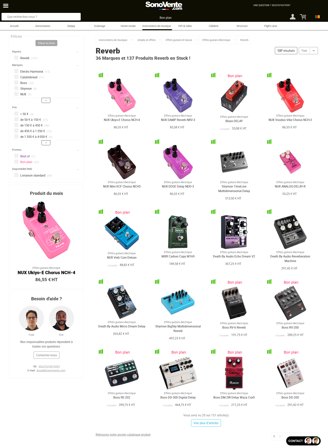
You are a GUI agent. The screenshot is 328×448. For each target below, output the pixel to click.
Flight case (270, 26)
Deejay (71, 26)
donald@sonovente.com (50, 370)
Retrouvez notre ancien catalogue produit (123, 434)
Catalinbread (32, 77)
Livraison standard (36, 175)
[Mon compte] (293, 17)
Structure (242, 26)
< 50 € (27, 114)
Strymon (28, 88)
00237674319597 (49, 366)
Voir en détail (116, 105)
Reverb (29, 58)
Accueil (14, 26)
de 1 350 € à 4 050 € (36, 137)
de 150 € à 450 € (34, 125)
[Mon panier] (302, 17)
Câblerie (213, 26)
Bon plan (166, 18)
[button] (47, 52)
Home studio (128, 26)
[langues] (316, 16)
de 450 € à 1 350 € (36, 131)
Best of (27, 156)
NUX (25, 94)
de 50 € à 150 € (34, 120)
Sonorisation (42, 26)
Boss (27, 83)
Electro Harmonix (35, 71)
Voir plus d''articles (206, 423)
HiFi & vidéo (185, 26)
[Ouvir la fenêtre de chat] (303, 441)
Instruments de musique (156, 26)
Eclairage (99, 26)
